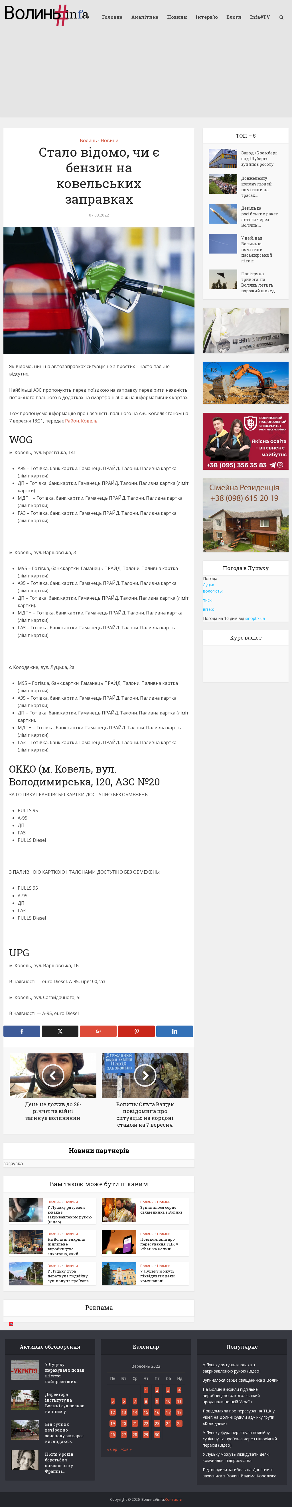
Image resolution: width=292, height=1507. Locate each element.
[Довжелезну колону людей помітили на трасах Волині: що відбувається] (225, 184)
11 (179, 1401)
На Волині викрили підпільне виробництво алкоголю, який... (67, 1246)
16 (157, 1412)
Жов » (126, 1449)
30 (157, 1434)
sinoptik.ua (255, 618)
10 (168, 1401)
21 (135, 1423)
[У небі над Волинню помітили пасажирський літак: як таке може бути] (225, 244)
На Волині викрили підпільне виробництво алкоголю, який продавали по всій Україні (231, 1395)
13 (123, 1412)
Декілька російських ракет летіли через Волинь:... (259, 216)
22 (146, 1423)
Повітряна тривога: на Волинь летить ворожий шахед (258, 282)
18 (179, 1412)
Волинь (88, 140)
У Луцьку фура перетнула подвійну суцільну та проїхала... (69, 1276)
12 (112, 1412)
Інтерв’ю (207, 17)
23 (157, 1423)
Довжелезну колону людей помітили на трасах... (256, 186)
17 (168, 1412)
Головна (112, 17)
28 (135, 1434)
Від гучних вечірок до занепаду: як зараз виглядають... (64, 1433)
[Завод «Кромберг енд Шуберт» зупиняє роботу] (225, 158)
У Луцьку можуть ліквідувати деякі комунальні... (158, 1276)
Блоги (234, 17)
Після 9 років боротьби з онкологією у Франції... (59, 1462)
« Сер (112, 1449)
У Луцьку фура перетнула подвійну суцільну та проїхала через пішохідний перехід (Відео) (240, 1439)
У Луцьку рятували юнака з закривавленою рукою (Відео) (70, 1214)
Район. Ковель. (81, 421)
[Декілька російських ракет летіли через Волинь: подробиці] (225, 214)
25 (179, 1423)
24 (168, 1423)
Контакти (173, 1499)
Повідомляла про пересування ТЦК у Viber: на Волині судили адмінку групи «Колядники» (239, 1417)
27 (123, 1434)
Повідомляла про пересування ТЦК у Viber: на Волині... (159, 1244)
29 (146, 1434)
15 (146, 1412)
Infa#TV (260, 17)
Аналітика (145, 17)
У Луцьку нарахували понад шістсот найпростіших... (64, 1373)
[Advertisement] (146, 77)
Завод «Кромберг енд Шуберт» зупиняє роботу (259, 158)
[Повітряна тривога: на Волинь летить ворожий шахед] (225, 279)
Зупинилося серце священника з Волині (161, 1210)
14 (135, 1412)
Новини (177, 17)
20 (123, 1423)
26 (112, 1434)
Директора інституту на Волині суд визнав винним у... (64, 1403)
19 (112, 1423)
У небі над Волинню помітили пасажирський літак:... (256, 249)
